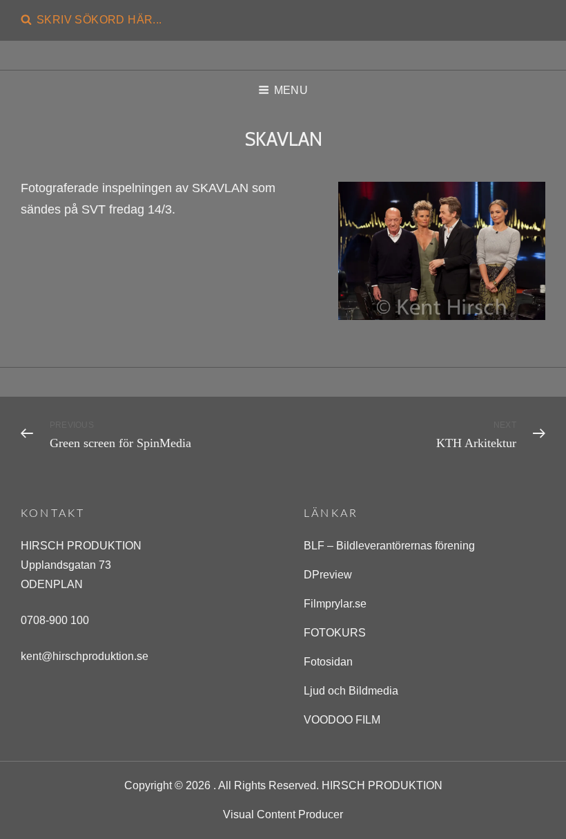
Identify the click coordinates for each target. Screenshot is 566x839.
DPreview (328, 575)
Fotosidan (328, 662)
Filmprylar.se (335, 604)
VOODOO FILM (342, 720)
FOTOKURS (335, 633)
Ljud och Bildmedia (351, 691)
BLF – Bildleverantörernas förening (389, 546)
